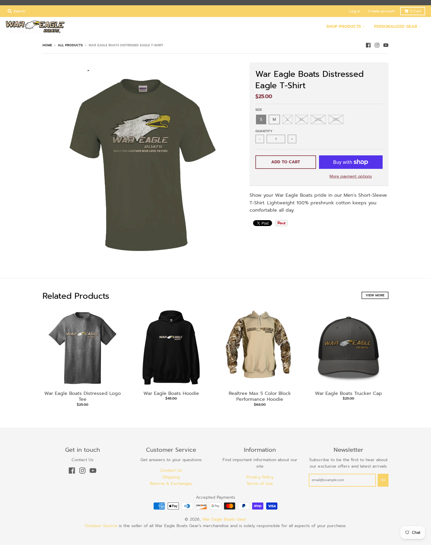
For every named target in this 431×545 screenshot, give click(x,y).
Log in (354, 11)
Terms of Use (260, 484)
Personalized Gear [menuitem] (395, 26)
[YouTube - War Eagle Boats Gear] (385, 45)
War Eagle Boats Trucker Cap (348, 393)
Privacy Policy (260, 477)
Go (383, 480)
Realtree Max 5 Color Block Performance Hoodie (260, 396)
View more (375, 295)
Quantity (263, 131)
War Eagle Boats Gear (224, 519)
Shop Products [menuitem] (343, 26)
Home (47, 45)
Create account (381, 11)
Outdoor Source (101, 526)
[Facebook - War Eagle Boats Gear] (368, 45)
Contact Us (171, 470)
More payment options (351, 176)
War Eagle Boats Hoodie (171, 393)
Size (258, 109)
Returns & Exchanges (171, 484)
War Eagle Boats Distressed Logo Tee (82, 396)
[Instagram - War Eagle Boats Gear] (377, 45)
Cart (415, 11)
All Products (70, 45)
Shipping (171, 477)
